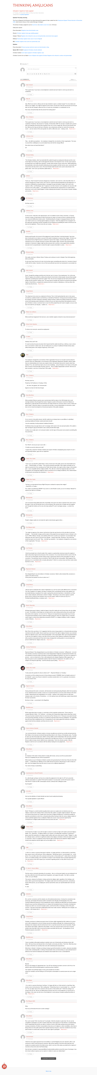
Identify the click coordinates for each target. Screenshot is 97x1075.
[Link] (45, 74)
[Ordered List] (36, 74)
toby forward (29, 84)
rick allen (28, 791)
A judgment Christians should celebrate (32, 50)
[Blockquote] (41, 74)
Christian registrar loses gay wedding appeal (27, 33)
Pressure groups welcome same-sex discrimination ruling (35, 47)
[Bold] (28, 74)
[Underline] (32, 74)
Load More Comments (48, 1058)
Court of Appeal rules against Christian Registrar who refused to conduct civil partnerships (50, 55)
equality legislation (24, 14)
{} (46, 73)
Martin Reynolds (30, 605)
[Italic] (30, 74)
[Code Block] (43, 74)
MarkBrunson (29, 707)
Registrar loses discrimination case (30, 30)
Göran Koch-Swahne (31, 324)
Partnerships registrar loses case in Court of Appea (29, 38)
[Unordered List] (38, 74)
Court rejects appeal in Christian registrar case (33, 52)
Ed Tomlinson (29, 198)
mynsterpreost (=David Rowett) (34, 773)
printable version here (44, 24)
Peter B (28, 98)
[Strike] (34, 74)
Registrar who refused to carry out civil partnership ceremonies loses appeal (39, 36)
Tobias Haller (29, 826)
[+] (49, 73)
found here (34, 24)
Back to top (48, 1071)
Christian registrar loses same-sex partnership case (27, 41)
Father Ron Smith (30, 458)
